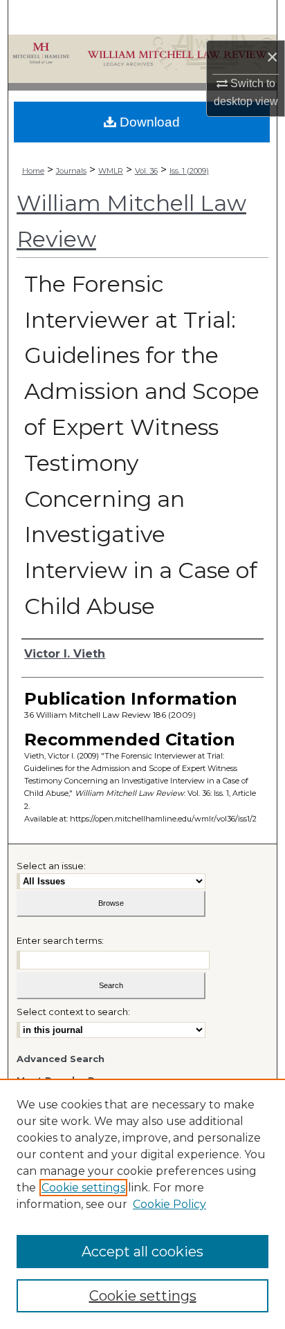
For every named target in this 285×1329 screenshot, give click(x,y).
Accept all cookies (142, 1251)
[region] (142, 1204)
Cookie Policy (169, 1204)
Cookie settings (83, 1187)
